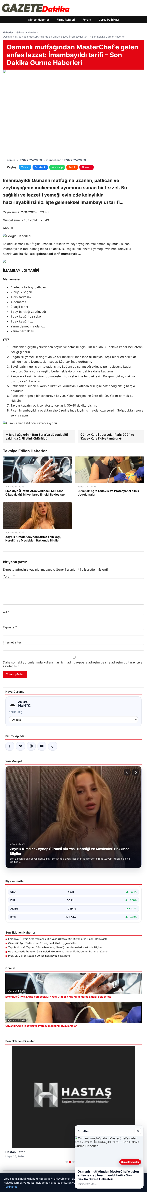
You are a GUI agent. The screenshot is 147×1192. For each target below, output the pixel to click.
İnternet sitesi (12, 642)
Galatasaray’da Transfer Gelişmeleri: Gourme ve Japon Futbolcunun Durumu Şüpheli (58, 951)
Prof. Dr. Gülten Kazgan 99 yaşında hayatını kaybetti (39, 955)
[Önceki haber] (127, 772)
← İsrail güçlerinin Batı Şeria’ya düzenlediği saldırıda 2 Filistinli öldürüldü (37, 436)
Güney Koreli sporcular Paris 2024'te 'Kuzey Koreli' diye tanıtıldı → (107, 436)
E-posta (10, 627)
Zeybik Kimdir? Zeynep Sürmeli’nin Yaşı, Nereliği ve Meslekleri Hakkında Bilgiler (55, 947)
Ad (6, 612)
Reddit (72, 167)
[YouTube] (42, 746)
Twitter (25, 167)
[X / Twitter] (20, 746)
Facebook (40, 167)
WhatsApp (57, 167)
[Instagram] (31, 746)
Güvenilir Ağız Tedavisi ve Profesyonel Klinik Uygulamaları (42, 943)
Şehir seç (16, 712)
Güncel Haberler (38, 19)
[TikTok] (52, 746)
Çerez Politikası (109, 19)
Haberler (8, 32)
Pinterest (86, 167)
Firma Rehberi (66, 19)
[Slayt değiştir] (66, 1162)
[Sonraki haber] (135, 772)
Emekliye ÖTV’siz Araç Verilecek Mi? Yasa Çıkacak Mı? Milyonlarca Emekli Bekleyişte (58, 938)
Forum (87, 19)
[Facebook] (9, 746)
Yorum (9, 576)
